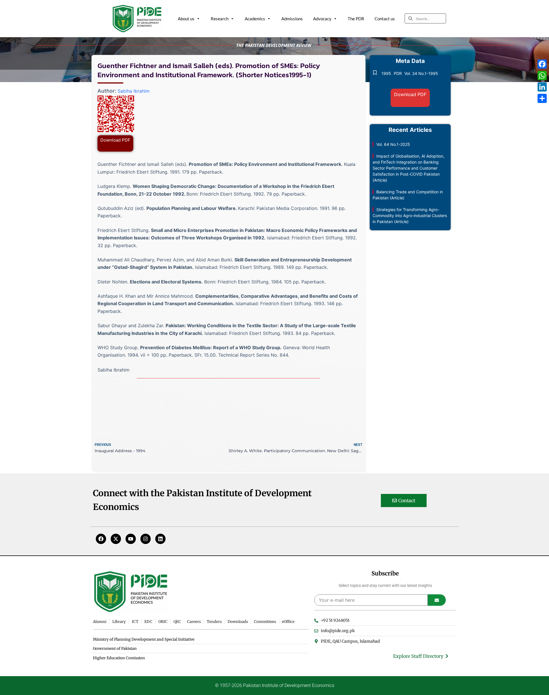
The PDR (356, 18)
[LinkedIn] (542, 87)
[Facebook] (101, 539)
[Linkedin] (160, 539)
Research (219, 18)
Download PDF (115, 140)
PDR (398, 73)
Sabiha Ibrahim (134, 91)
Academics (255, 18)
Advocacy (322, 18)
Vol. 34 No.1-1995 (421, 73)
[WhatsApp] (542, 75)
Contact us (385, 18)
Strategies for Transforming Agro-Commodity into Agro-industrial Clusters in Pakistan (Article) (410, 215)
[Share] (542, 98)
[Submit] (437, 600)
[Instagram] (145, 539)
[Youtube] (131, 539)
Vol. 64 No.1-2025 (393, 144)
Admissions (292, 18)
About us (186, 18)
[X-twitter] (116, 539)
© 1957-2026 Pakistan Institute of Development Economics (274, 685)
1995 (386, 73)
